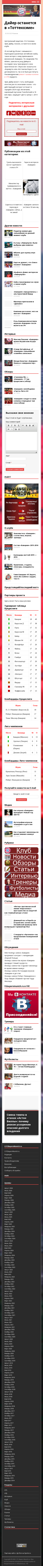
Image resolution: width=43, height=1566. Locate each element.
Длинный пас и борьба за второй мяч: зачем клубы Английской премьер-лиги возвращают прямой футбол (20, 923)
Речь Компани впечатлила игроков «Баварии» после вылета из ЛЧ (25, 323)
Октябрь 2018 (9, 1387)
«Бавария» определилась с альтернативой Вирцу (25, 293)
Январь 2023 (9, 1279)
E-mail (8, 462)
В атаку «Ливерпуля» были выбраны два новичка (25, 244)
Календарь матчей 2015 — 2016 (25, 556)
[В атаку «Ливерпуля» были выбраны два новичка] (8, 247)
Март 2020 (8, 1349)
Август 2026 (8, 1188)
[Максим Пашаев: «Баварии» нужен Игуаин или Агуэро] (8, 343)
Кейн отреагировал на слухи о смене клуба (26, 283)
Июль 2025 (8, 1214)
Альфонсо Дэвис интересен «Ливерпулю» (26, 273)
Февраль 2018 (9, 1406)
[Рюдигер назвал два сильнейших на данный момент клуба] (8, 235)
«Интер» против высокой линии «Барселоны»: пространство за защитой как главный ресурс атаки (20, 909)
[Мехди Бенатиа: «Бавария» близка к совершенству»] (8, 365)
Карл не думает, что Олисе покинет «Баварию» (25, 263)
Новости (7, 1506)
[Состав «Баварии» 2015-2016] (8, 549)
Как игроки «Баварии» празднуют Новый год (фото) (23, 812)
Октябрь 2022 (9, 1286)
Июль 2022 (8, 1294)
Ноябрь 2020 (9, 1332)
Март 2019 (8, 1375)
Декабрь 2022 (9, 1282)
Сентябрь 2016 (9, 1440)
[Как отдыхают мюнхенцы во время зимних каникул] (8, 836)
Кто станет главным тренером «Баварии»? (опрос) (23, 1029)
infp (5, 1493)
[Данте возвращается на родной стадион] (8, 1078)
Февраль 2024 (9, 1255)
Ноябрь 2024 (9, 1234)
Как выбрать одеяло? (31, 194)
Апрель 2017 (8, 1423)
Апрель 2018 (8, 1401)
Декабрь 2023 (9, 1260)
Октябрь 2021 (9, 1313)
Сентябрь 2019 (9, 1361)
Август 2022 (8, 1291)
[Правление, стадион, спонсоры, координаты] (8, 568)
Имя (7, 456)
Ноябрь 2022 (9, 1284)
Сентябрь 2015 (9, 1466)
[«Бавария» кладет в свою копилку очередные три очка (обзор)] (8, 402)
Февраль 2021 (9, 1327)
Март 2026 (8, 1198)
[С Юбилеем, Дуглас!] (8, 1088)
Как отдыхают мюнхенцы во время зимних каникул (26, 833)
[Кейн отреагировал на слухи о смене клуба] (8, 286)
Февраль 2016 (9, 1454)
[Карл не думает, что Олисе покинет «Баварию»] (8, 266)
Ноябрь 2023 (9, 1262)
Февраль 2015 (9, 1476)
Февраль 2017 (9, 1428)
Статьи (8, 901)
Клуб (6, 1500)
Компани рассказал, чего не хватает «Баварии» (26, 312)
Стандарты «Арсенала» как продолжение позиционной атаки (26, 936)
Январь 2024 (9, 1258)
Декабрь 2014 (9, 1480)
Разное (15, 33)
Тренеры (9, 1021)
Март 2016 (8, 1452)
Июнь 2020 (8, 1344)
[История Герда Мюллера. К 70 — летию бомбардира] (8, 1068)
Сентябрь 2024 (9, 1238)
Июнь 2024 (8, 1246)
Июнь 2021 (8, 1322)
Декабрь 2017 (9, 1411)
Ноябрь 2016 (9, 1435)
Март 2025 (8, 1224)
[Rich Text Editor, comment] (21, 441)
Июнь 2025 (8, 1217)
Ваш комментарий (13, 422)
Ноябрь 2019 (9, 1356)
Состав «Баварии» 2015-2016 (26, 545)
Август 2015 (8, 1468)
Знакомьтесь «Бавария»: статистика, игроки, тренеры (25, 535)
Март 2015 (8, 1473)
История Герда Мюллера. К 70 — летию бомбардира (25, 1066)
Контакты (8, 1158)
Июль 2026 (8, 1191)
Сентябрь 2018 (9, 1389)
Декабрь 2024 (9, 1231)
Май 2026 (7, 1193)
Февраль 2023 (9, 1277)
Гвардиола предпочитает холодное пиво (25, 1040)
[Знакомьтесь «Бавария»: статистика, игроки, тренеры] (8, 537)
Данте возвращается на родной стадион (24, 1075)
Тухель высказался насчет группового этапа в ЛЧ (13, 164)
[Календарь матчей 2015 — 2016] (8, 559)
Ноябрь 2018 (9, 1385)
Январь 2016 (9, 1456)
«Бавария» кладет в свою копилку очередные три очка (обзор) (25, 401)
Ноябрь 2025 (9, 1205)
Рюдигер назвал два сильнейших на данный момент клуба (24, 233)
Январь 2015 (9, 1478)
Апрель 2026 (8, 1195)
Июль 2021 (8, 1320)
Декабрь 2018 (9, 1382)
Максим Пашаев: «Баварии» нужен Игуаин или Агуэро (26, 340)
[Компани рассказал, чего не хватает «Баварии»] (8, 315)
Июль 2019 (8, 1365)
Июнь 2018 (8, 1397)
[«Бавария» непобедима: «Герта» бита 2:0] (8, 393)
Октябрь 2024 (9, 1236)
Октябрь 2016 (9, 1437)
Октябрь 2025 (9, 1207)
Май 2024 (7, 1248)
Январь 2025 (9, 1229)
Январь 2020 (9, 1353)
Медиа (8, 805)
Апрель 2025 (8, 1222)
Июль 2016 (8, 1444)
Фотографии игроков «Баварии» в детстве (23, 823)
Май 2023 (7, 1274)
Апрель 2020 (8, 1346)
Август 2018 (8, 1392)
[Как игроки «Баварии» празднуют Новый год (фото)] (8, 814)
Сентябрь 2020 (9, 1337)
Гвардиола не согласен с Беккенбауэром (24, 1049)
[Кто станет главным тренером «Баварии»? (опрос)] (8, 1031)
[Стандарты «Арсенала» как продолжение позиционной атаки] (8, 938)
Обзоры (8, 371)
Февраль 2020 (9, 1351)
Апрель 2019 (8, 1373)
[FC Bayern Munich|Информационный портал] (21, 15)
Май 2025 (7, 1219)
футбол (19, 1553)
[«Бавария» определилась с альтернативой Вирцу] (8, 295)
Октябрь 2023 (9, 1265)
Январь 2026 (9, 1200)
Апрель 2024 (8, 1250)
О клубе (8, 528)
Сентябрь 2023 (9, 1267)
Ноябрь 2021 (9, 1310)
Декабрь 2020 (9, 1329)
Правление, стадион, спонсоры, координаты (24, 566)
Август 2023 (8, 1270)
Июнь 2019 (8, 1368)
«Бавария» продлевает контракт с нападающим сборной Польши (18, 955)
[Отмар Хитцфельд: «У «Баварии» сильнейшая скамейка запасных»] (8, 353)
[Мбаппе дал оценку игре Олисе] (8, 256)
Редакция (8, 1154)
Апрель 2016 (8, 1449)
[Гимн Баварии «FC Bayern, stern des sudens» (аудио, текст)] (8, 578)
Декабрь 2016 (9, 1432)
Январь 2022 (9, 1306)
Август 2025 (8, 1212)
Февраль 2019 (9, 1377)
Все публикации (10, 1167)
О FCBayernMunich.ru (11, 1151)
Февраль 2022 (9, 1303)
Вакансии (7, 1164)
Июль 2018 (8, 1394)
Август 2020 (8, 1339)
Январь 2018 (9, 1409)
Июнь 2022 (8, 1296)
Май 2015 (7, 1471)
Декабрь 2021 (9, 1308)
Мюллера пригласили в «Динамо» (24, 302)
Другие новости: (13, 225)
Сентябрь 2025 (9, 1210)
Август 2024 (8, 1241)
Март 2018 (8, 1404)
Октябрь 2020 (9, 1334)
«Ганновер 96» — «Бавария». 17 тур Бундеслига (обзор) (22, 379)
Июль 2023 (8, 1272)
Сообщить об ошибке (12, 1170)
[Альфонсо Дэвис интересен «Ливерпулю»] (8, 276)
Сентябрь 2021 (9, 1315)
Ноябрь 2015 (9, 1461)
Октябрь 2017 (9, 1416)
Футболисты (11, 1059)
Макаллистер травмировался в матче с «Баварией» (14, 186)
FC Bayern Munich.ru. (23, 1559)
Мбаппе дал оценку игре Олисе (24, 254)
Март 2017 (8, 1425)
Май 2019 (7, 1370)
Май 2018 (7, 1399)
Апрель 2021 (8, 1325)
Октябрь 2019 (9, 1358)
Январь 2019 (9, 1380)
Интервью (10, 334)
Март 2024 (8, 1253)
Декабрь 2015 (9, 1459)
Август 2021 (8, 1318)
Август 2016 (8, 1442)
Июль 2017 (8, 1418)
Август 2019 (8, 1363)
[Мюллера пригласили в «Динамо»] (8, 305)
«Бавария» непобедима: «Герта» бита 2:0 (24, 390)
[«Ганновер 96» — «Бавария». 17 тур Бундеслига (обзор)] (8, 381)
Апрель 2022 (8, 1298)
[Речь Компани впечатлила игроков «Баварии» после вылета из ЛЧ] (8, 325)
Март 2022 (8, 1301)
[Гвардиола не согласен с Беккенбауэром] (8, 1052)
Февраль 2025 (9, 1226)
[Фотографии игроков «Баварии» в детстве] (8, 826)
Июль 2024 (8, 1243)
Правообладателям (11, 1161)
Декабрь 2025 (9, 1202)
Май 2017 (7, 1421)
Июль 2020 (8, 1341)
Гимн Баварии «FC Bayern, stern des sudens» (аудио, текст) (25, 576)
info (5, 1490)
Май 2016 (7, 1447)
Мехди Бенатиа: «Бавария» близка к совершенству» (26, 362)
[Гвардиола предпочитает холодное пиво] (8, 1042)
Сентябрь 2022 (9, 1289)
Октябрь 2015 (9, 1464)
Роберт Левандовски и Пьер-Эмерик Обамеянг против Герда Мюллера (19, 978)
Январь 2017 (9, 1430)
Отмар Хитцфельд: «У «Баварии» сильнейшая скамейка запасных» (24, 351)
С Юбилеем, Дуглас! (22, 1084)
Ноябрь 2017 (9, 1413)
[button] (8, 425)
